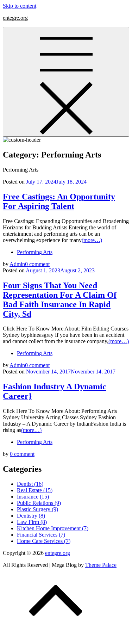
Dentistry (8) (31, 516)
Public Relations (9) (39, 503)
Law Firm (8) (32, 522)
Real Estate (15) (34, 490)
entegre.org (15, 18)
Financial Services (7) (41, 535)
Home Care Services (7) (43, 541)
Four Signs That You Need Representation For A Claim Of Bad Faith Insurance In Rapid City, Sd (60, 299)
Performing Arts (34, 252)
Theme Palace (101, 565)
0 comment (37, 264)
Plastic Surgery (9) (37, 509)
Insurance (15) (33, 497)
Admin (17, 264)
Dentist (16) (30, 484)
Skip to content (19, 6)
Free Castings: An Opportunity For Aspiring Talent (59, 201)
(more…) (92, 240)
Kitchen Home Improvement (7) (52, 528)
